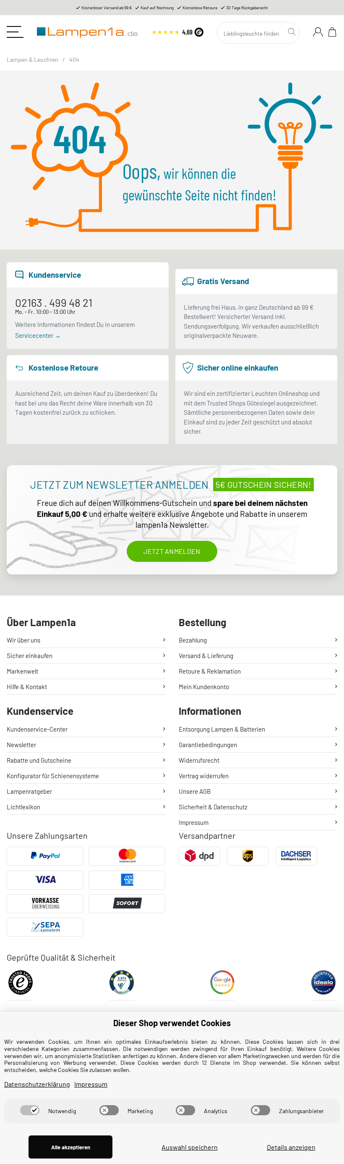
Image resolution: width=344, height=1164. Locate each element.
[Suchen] (293, 32)
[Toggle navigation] (15, 32)
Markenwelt (22, 671)
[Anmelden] (318, 32)
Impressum (193, 822)
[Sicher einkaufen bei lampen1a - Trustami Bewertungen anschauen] (121, 985)
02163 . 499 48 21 (53, 302)
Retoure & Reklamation (210, 671)
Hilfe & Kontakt (27, 686)
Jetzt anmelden (171, 551)
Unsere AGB (195, 791)
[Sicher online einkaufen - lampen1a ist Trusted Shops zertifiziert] (177, 31)
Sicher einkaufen (29, 655)
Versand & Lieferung (206, 655)
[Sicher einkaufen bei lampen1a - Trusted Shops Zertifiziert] (20, 985)
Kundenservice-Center (37, 729)
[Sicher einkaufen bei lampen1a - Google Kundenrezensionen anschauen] (222, 985)
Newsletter (21, 744)
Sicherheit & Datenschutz (213, 807)
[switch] (29, 1110)
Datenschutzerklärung (37, 1084)
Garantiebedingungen (208, 744)
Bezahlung (193, 640)
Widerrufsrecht (199, 760)
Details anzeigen (291, 1147)
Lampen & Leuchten (32, 59)
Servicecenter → (38, 335)
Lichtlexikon (23, 807)
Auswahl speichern (190, 1147)
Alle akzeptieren (70, 1147)
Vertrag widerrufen (204, 776)
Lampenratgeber (29, 791)
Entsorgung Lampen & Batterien (222, 729)
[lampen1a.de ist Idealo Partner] (323, 985)
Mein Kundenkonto (204, 686)
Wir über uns (23, 640)
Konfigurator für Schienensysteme (53, 776)
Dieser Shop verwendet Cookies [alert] (172, 1023)
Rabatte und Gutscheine (39, 760)
